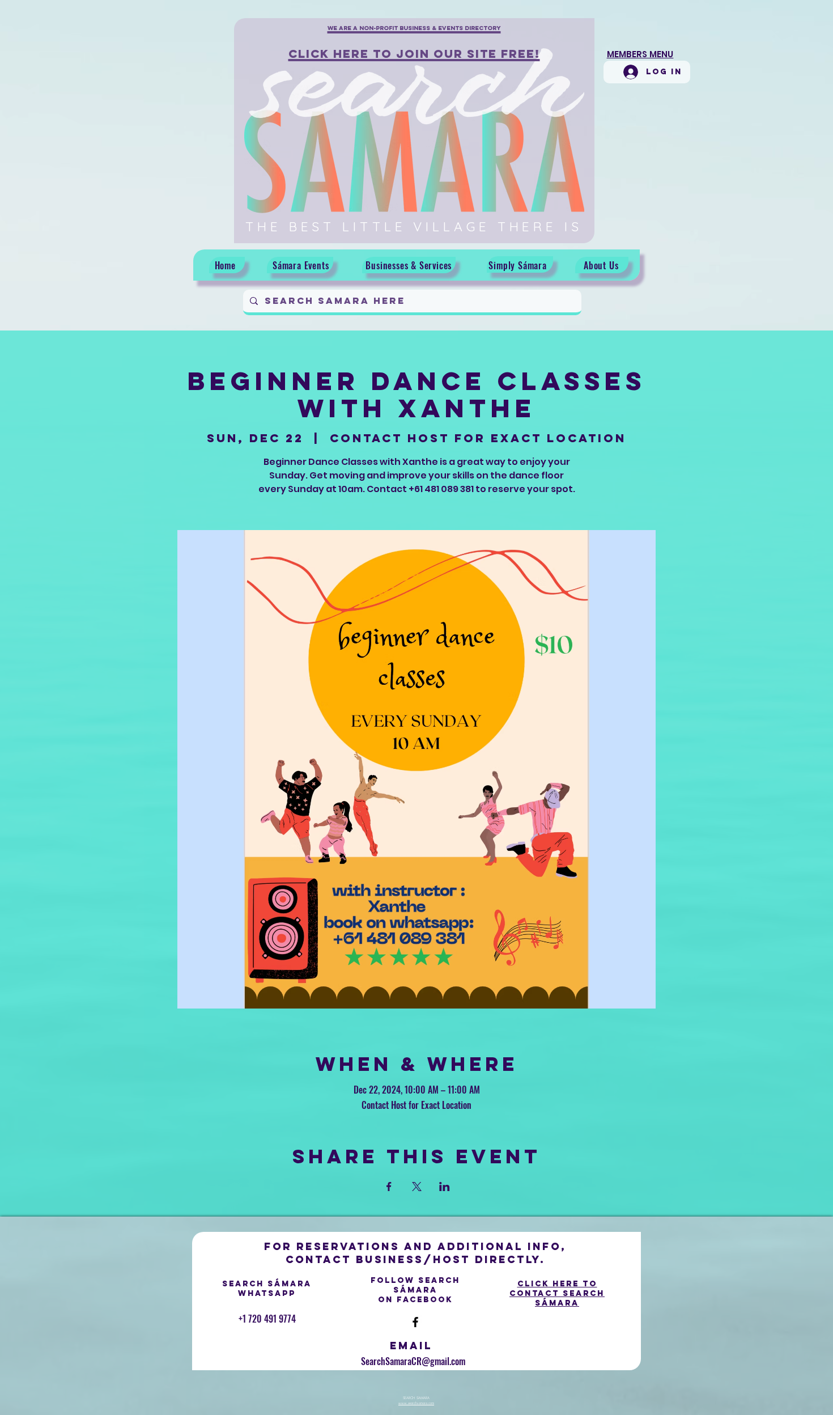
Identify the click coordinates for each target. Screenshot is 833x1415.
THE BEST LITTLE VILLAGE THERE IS (414, 226)
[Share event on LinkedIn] (444, 1186)
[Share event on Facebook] (389, 1186)
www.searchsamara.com (416, 1403)
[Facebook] (415, 1322)
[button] (414, 35)
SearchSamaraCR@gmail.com (413, 1361)
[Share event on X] (416, 1186)
